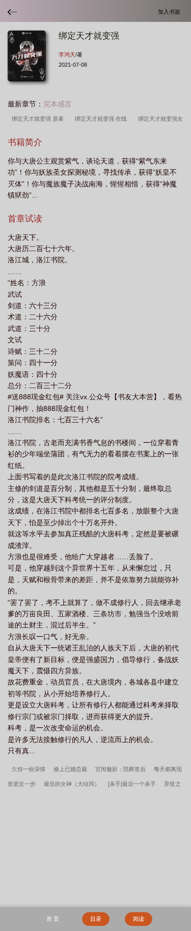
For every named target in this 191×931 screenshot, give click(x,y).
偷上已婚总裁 (70, 769)
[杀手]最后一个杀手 (132, 784)
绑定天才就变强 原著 (39, 119)
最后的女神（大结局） (72, 784)
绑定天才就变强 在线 (102, 119)
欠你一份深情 (28, 769)
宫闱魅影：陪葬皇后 (120, 769)
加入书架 (170, 11)
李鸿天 (67, 54)
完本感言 (57, 104)
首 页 (52, 919)
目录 (95, 919)
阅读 (138, 919)
